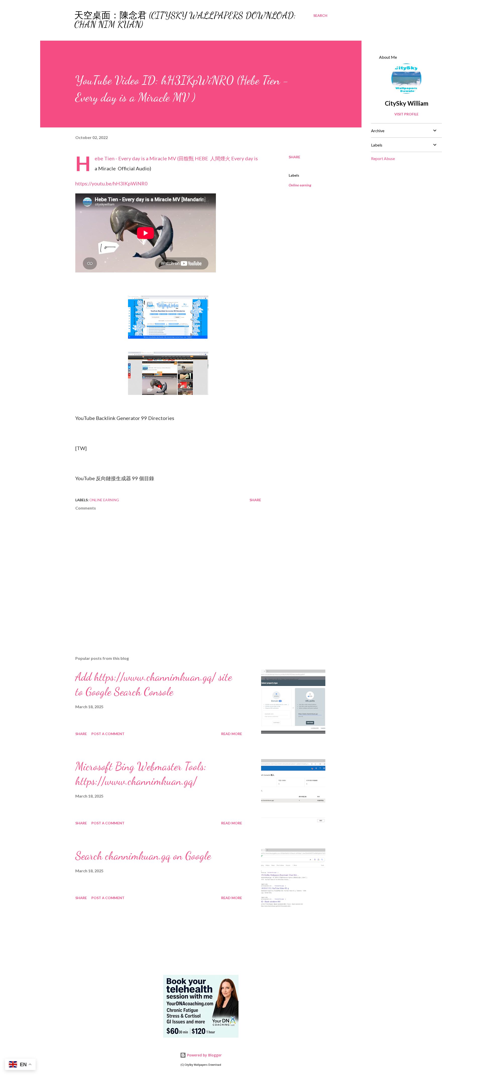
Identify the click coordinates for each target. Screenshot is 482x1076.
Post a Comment (108, 734)
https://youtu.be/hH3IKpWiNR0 (111, 183)
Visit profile (406, 114)
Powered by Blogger (204, 1055)
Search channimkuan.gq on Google (143, 855)
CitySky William (406, 103)
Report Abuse (383, 158)
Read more (231, 734)
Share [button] (294, 157)
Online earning (300, 185)
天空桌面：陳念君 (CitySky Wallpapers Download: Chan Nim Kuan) (185, 20)
